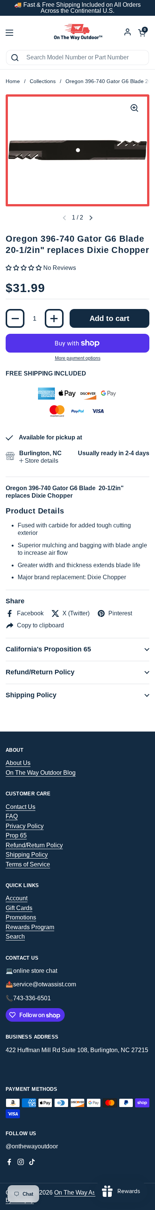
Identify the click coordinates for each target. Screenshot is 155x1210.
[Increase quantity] (54, 318)
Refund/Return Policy (34, 845)
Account (16, 898)
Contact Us (20, 807)
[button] (90, 218)
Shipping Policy (27, 854)
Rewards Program (30, 927)
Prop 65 (16, 835)
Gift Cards (19, 908)
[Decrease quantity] (15, 318)
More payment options (77, 358)
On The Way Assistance (86, 1192)
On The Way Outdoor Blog (41, 772)
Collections (43, 81)
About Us (18, 763)
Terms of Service (28, 864)
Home (13, 81)
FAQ (12, 816)
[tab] (38, 461)
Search (15, 936)
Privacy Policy (25, 826)
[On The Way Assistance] (77, 33)
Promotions (21, 917)
